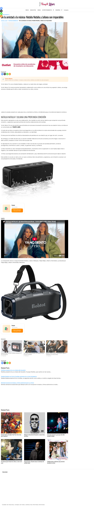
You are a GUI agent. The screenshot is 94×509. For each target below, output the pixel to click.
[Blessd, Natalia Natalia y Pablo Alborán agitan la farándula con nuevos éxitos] (56, 346)
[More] (10, 74)
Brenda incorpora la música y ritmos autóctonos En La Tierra (17, 382)
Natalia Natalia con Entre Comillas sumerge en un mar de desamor (19, 376)
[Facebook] (2, 74)
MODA (39, 10)
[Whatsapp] (7, 74)
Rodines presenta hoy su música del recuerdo (13, 370)
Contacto (66, 10)
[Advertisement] (34, 101)
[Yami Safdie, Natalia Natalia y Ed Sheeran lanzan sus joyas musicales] (34, 346)
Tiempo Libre (4, 20)
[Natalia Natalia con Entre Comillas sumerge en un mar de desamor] (11, 346)
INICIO (27, 10)
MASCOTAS (33, 10)
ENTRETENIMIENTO (47, 10)
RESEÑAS (58, 10)
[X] (5, 74)
